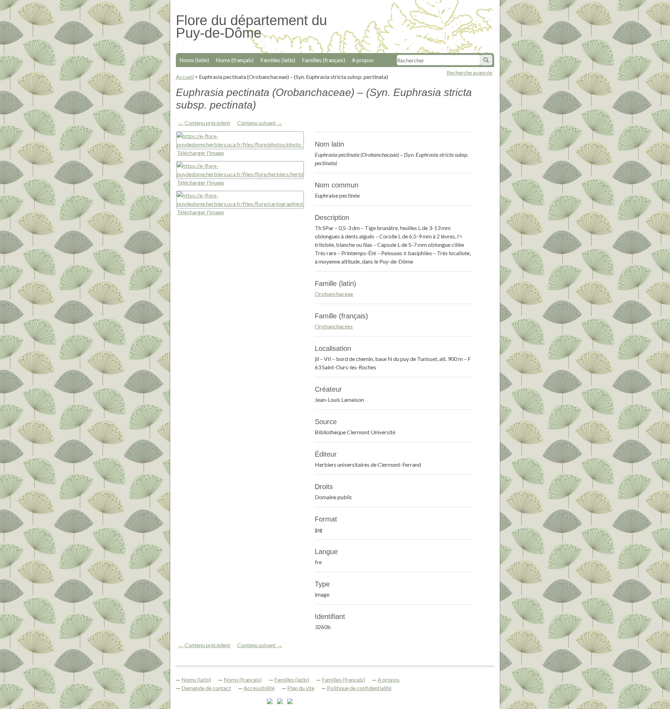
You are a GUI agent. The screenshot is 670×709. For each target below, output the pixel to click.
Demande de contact (206, 688)
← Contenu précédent (204, 122)
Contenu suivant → (259, 122)
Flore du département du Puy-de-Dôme (251, 26)
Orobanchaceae (334, 293)
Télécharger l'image (200, 152)
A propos (363, 60)
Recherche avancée (469, 72)
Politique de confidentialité (359, 688)
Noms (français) (235, 60)
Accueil (185, 76)
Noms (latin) (194, 60)
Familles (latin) (277, 60)
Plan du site (300, 688)
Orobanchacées (334, 326)
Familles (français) (323, 60)
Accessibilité (259, 688)
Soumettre (486, 60)
